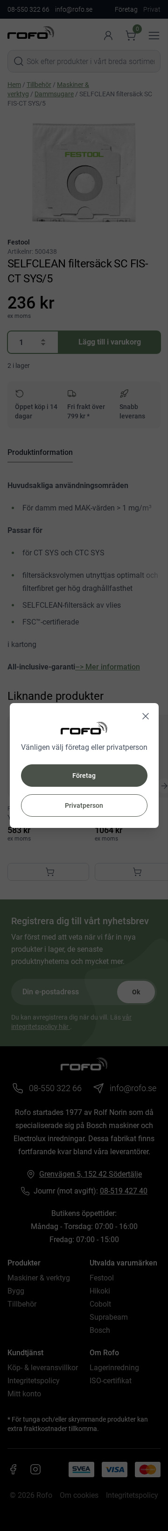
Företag (84, 775)
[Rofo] (84, 728)
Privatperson (84, 805)
